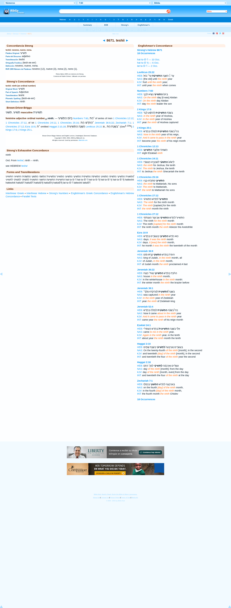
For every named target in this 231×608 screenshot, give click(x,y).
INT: (139, 85)
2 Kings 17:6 (144, 109)
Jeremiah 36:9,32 (104, 122)
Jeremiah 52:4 (145, 306)
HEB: (140, 75)
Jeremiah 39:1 (145, 288)
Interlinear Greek (15, 193)
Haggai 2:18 (144, 362)
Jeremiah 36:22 (146, 269)
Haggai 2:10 (144, 343)
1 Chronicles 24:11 (45, 122)
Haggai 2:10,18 (57, 126)
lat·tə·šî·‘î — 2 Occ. (147, 66)
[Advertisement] (115, 425)
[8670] (3, 280)
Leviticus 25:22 (94, 126)
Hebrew (23, 34)
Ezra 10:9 (30, 126)
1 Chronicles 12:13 (147, 146)
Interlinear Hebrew (36, 193)
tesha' (20, 160)
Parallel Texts (29, 196)
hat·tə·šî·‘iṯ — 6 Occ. (148, 62)
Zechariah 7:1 (123, 122)
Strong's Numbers (58, 193)
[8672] (227, 280)
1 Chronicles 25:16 (68, 122)
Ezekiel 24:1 (144, 325)
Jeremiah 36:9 (145, 251)
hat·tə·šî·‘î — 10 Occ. (148, 59)
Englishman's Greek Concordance (89, 193)
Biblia (9, 34)
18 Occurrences (146, 399)
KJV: (139, 82)
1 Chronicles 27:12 (16, 122)
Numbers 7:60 (80, 118)
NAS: (140, 79)
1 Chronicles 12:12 (123, 118)
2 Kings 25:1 (25, 129)
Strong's (16, 34)
